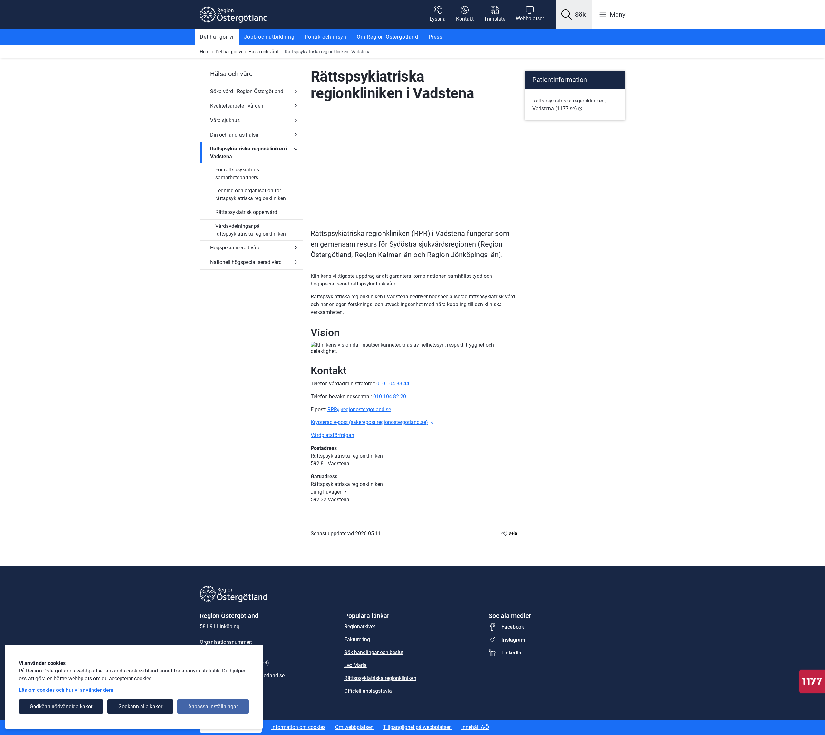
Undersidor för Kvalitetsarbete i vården (296, 105)
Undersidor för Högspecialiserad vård (296, 247)
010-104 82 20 (389, 396)
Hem (204, 51)
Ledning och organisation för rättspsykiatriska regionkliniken (250, 194)
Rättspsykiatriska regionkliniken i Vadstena (248, 153)
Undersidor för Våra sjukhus (296, 120)
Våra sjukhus (225, 120)
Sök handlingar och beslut (373, 652)
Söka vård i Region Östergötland (246, 91)
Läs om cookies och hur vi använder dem (66, 690)
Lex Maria (355, 665)
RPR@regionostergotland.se (359, 409)
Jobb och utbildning (269, 37)
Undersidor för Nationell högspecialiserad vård (296, 262)
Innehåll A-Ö (475, 727)
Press (435, 37)
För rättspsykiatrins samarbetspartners (237, 173)
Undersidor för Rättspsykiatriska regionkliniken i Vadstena (296, 149)
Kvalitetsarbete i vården (236, 106)
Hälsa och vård (263, 51)
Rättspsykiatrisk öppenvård (246, 212)
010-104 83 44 (392, 384)
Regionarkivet (359, 627)
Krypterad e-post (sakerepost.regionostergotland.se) (372, 422)
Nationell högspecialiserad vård (246, 262)
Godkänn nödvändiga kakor (61, 706)
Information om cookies (298, 727)
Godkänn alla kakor (140, 706)
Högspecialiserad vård (235, 248)
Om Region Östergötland (387, 37)
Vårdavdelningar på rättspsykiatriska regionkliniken (250, 230)
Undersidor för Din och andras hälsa (296, 134)
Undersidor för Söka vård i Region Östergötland (296, 91)
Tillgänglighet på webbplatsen (417, 727)
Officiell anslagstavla (368, 691)
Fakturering (357, 639)
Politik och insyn (325, 37)
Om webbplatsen (354, 727)
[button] (574, 14)
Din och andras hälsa (234, 135)
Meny (617, 14)
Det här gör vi (217, 37)
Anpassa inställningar (213, 706)
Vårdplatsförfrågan (332, 435)
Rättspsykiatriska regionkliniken (380, 678)
